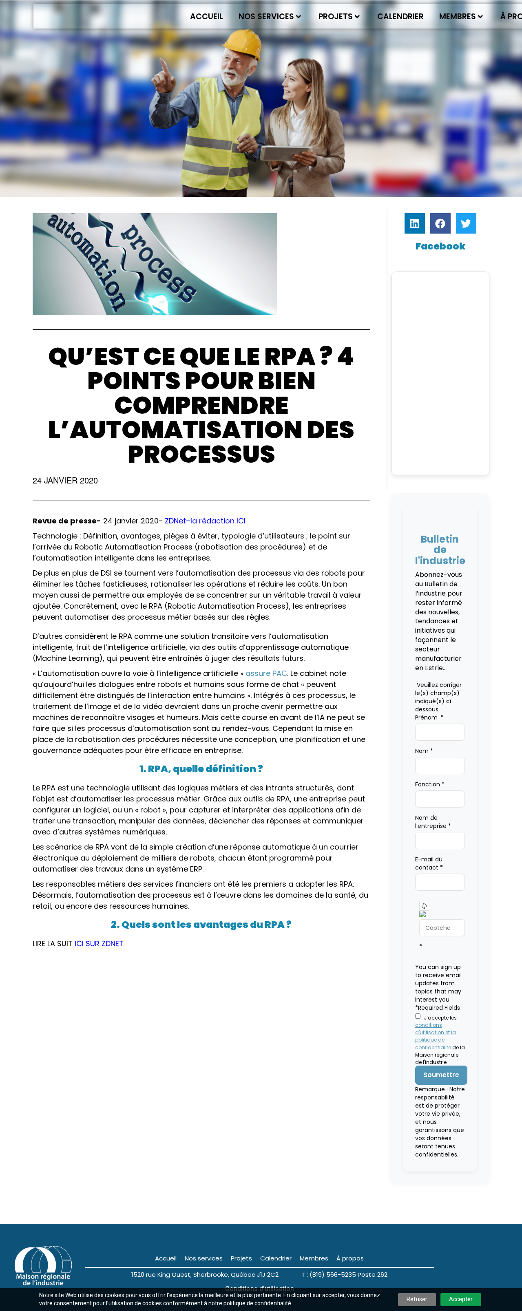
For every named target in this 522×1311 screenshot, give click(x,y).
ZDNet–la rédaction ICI (206, 521)
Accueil (206, 16)
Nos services (266, 16)
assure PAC (266, 673)
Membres (457, 16)
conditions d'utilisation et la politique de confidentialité (435, 1036)
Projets (336, 16)
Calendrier (400, 16)
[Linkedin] (415, 223)
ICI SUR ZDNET (100, 943)
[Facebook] (440, 223)
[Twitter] (466, 223)
